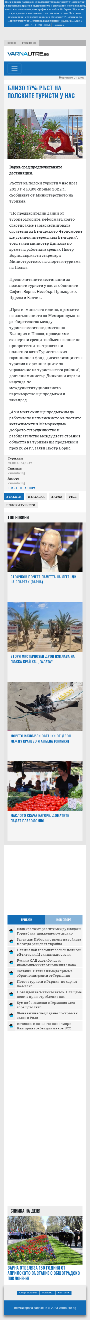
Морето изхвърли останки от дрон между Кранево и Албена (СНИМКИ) (40, 738)
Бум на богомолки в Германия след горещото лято (46, 1004)
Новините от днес (71, 77)
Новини (11, 42)
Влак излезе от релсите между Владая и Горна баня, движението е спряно (49, 931)
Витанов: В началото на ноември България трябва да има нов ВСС (44, 1025)
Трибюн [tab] (26, 919)
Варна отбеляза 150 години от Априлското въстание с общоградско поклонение (44, 1273)
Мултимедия (29, 42)
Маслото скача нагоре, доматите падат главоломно (39, 818)
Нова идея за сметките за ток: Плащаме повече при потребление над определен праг (49, 996)
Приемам (58, 25)
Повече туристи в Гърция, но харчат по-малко (47, 983)
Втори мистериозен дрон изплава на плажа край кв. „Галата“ (42, 658)
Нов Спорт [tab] (64, 919)
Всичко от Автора (21, 488)
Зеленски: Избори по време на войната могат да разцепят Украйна (49, 941)
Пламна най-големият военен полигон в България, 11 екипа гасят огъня (49, 952)
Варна (56, 496)
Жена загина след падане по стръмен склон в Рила (47, 1015)
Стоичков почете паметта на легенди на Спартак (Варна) (43, 579)
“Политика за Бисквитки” (44, 20)
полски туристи (20, 505)
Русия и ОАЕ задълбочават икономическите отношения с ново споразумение (46, 964)
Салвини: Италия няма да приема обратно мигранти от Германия (44, 973)
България (36, 496)
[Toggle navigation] (15, 68)
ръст (73, 496)
